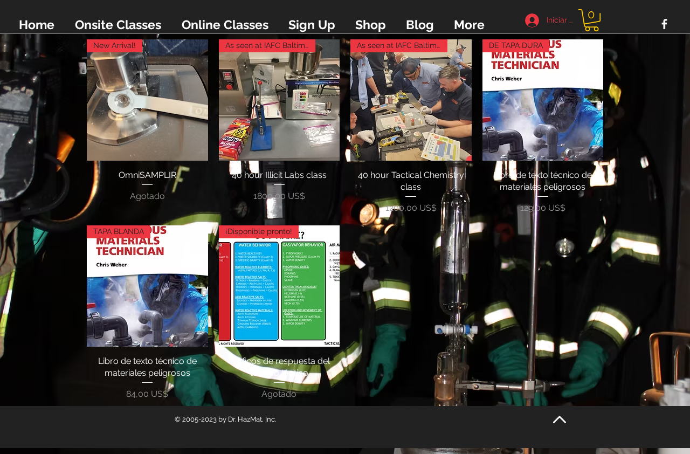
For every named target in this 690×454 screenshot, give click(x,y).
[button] (591, 20)
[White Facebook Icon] (664, 24)
